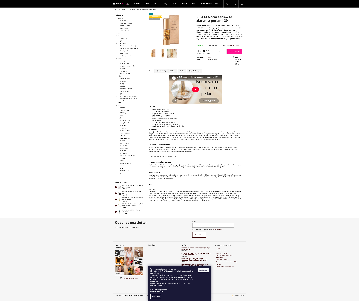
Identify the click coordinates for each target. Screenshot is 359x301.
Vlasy (119, 58)
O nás (218, 249)
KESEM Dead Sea (233, 45)
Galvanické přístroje (126, 23)
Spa (121, 41)
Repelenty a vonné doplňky (128, 96)
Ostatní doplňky (125, 91)
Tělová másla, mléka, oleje (128, 46)
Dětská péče (123, 38)
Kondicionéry (124, 71)
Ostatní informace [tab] (194, 71)
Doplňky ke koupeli (126, 51)
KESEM (120, 103)
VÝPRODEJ (123, 113)
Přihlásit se (199, 235)
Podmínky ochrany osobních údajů (227, 262)
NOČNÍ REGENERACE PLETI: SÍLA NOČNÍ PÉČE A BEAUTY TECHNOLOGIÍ (196, 254)
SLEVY (119, 105)
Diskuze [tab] (172, 71)
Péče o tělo (123, 43)
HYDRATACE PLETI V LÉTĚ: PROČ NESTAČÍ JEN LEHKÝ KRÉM (195, 248)
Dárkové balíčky (124, 31)
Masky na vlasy (124, 63)
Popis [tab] (151, 71)
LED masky (123, 21)
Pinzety (122, 84)
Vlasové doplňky (125, 73)
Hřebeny (122, 61)
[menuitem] (138, 4)
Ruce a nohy (124, 53)
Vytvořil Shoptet (239, 295)
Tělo (119, 36)
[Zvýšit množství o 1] (224, 51)
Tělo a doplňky (124, 28)
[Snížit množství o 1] (215, 51)
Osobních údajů (217, 229)
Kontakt (218, 264)
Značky (120, 118)
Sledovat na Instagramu (130, 278)
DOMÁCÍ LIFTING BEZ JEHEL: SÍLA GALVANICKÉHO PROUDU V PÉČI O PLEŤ (194, 259)
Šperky (122, 94)
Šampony (123, 68)
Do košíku (236, 52)
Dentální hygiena (125, 78)
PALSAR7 (120, 18)
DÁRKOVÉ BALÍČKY (125, 110)
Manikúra (123, 81)
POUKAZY (122, 108)
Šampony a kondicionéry (127, 66)
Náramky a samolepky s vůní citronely (129, 99)
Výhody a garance (221, 251)
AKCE (121, 115)
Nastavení (156, 296)
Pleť (119, 33)
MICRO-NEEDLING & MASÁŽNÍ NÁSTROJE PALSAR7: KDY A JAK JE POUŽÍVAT (194, 264)
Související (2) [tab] (161, 71)
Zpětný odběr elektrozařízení (225, 266)
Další (119, 76)
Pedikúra (122, 86)
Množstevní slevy (221, 253)
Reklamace (219, 257)
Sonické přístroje (125, 26)
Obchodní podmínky (222, 260)
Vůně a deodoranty (125, 56)
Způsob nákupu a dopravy (224, 255)
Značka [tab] (182, 71)
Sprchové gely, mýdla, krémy (129, 48)
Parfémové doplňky (126, 88)
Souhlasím (203, 270)
